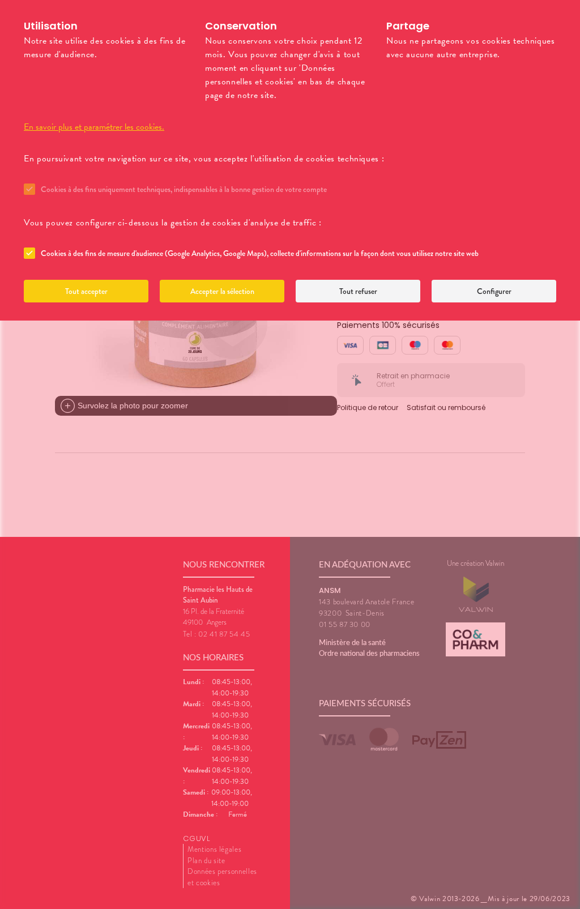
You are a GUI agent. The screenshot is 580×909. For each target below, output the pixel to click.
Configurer (494, 291)
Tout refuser (358, 291)
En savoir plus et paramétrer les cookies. (94, 127)
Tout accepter (86, 291)
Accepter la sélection (222, 291)
